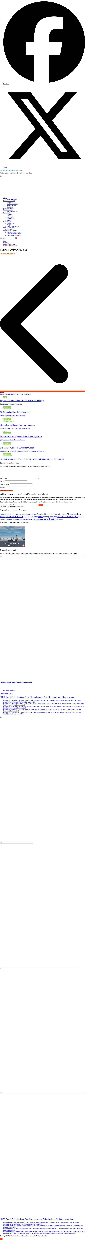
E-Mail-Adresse (5, 484)
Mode (30, 516)
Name (2, 481)
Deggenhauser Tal (12, 211)
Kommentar (4, 478)
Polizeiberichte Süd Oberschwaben (58, 1219)
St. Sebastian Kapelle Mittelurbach (15, 412)
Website (2, 487)
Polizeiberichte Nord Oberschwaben (59, 697)
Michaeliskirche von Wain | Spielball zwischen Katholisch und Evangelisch (32, 459)
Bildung (33, 514)
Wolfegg (9, 220)
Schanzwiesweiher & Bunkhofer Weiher (17, 448)
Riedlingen (10, 207)
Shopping (80, 516)
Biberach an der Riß (9, 201)
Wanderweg (38, 519)
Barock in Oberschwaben (14, 232)
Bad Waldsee (11, 217)
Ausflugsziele (7, 407)
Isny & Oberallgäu (12, 199)
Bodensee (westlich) (9, 208)
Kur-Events (26, 516)
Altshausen (10, 214)
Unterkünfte (29, 519)
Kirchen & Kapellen (14, 516)
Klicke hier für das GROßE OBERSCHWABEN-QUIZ (16, 682)
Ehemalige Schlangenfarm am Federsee (17, 425)
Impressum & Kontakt (9, 690)
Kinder (2, 517)
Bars (29, 514)
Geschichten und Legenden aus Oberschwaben (59, 514)
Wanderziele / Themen (10, 230)
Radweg (46, 517)
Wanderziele (50, 519)
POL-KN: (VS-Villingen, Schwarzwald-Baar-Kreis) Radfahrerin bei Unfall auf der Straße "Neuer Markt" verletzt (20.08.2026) (39, 1233)
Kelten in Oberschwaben (14, 233)
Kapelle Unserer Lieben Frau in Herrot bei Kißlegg (22, 400)
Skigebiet (2, 519)
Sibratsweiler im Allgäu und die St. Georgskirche (21, 436)
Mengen (9, 224)
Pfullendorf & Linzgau (13, 226)
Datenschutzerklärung (6, 693)
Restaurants (53, 517)
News (40, 517)
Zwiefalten (10, 229)
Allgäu (5, 198)
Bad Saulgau (10, 223)
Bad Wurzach (11, 219)
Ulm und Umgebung (9, 227)
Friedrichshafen (8, 210)
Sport (23, 519)
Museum (35, 517)
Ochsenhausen (11, 205)
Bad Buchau (10, 202)
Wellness (60, 519)
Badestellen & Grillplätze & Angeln (14, 514)
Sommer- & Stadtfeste (12, 519)
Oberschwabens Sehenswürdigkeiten (11, 170)
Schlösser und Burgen (67, 516)
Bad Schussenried (12, 204)
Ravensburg (7, 213)
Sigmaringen (7, 222)
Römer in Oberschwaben (14, 235)
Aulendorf (9, 216)
